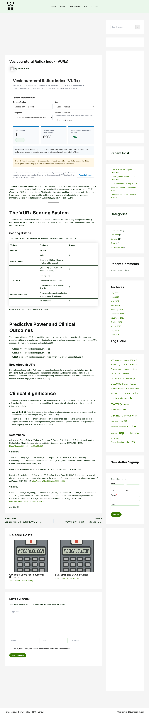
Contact (94, 6)
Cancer (114, 369)
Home (53, 6)
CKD (112, 373)
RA (121, 421)
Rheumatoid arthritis (118, 427)
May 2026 (115, 301)
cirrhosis (134, 369)
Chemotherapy (124, 369)
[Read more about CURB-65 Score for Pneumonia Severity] (30, 556)
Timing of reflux (19, 102)
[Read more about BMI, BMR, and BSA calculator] (76, 556)
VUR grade (17, 113)
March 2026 (115, 305)
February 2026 (117, 310)
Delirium (125, 373)
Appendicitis (122, 365)
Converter (115, 235)
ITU (112, 398)
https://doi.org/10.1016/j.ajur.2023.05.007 (48, 481)
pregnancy (115, 421)
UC (112, 438)
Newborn (126, 404)
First (112, 490)
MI (131, 398)
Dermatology (130, 378)
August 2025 (116, 326)
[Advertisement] (53, 37)
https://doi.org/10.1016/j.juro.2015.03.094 (26, 446)
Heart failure (134, 389)
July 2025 (115, 330)
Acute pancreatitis (122, 360)
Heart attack (123, 388)
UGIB (116, 438)
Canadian (131, 364)
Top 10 (123, 433)
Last (127, 490)
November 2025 (117, 318)
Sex (56, 102)
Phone (114, 495)
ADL (131, 360)
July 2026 (115, 293)
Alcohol (114, 364)
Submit (116, 514)
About (62, 6)
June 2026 (115, 297)
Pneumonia (130, 415)
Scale (113, 243)
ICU (112, 393)
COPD (118, 373)
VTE (133, 442)
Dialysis (125, 384)
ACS (112, 360)
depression (117, 378)
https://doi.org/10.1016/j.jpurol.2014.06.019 (26, 501)
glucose (114, 389)
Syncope (114, 433)
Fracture (132, 384)
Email (113, 504)
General (114, 239)
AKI (135, 360)
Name (113, 483)
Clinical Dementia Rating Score (124, 184)
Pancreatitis (116, 409)
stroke (131, 426)
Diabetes (116, 383)
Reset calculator (85, 175)
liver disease (122, 398)
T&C (86, 6)
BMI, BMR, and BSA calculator (71, 574)
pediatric (117, 415)
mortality (116, 404)
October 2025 (116, 322)
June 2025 (115, 335)
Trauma (134, 433)
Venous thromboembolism (120, 442)
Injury (117, 393)
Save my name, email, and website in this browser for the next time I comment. (41, 649)
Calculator (26, 581)
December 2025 (117, 314)
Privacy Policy (74, 6)
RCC (125, 421)
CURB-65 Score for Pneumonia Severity (26, 575)
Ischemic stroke (129, 393)
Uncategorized (117, 247)
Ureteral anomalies (62, 113)
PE (124, 409)
